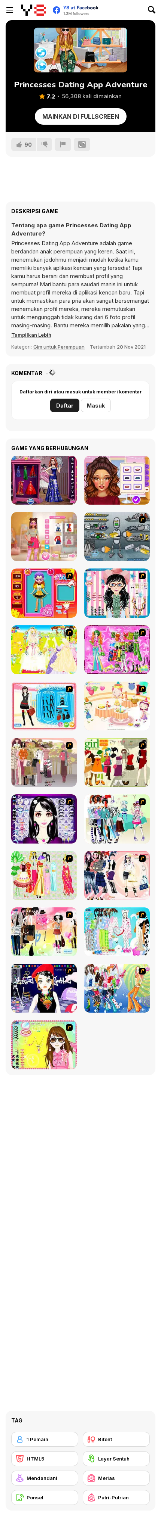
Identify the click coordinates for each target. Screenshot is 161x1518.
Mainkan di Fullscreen (80, 116)
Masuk (96, 405)
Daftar (64, 405)
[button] (31, 335)
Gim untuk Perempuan (59, 347)
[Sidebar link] (9, 10)
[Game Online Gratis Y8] (33, 10)
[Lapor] (63, 144)
